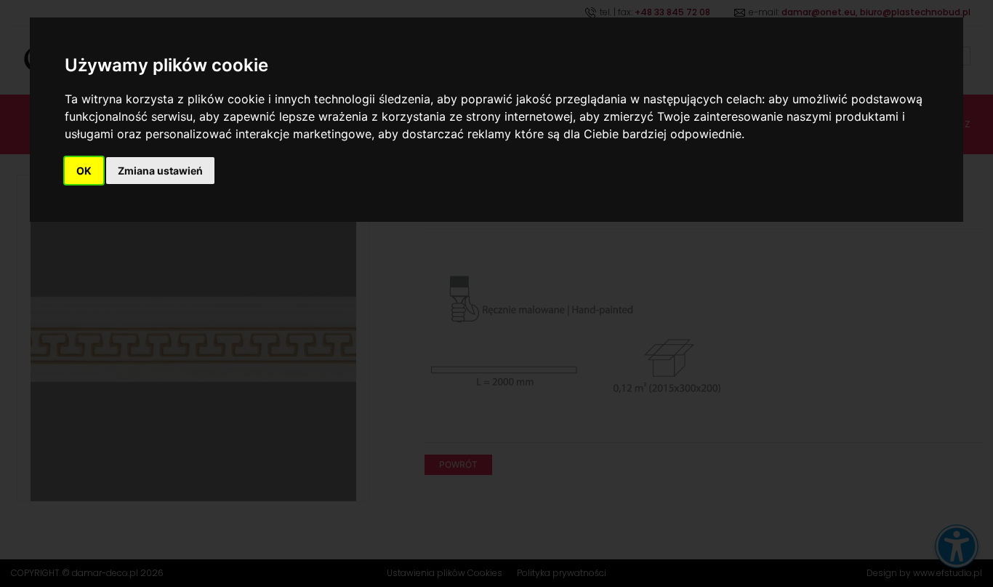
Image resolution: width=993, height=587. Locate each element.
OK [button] (84, 170)
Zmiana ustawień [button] (160, 170)
